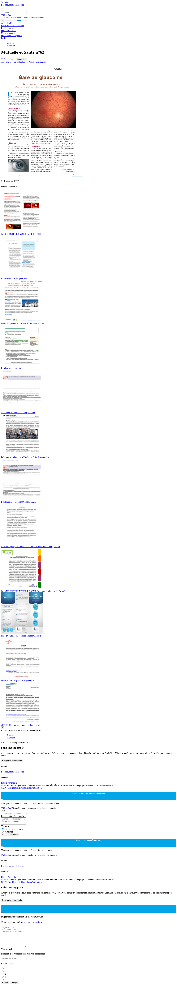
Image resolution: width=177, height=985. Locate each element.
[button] (7, 181)
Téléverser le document (11, 17)
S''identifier (6, 15)
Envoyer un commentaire (12, 761)
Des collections (17, 25)
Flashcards (19, 5)
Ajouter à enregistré (37, 62)
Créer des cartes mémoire (33, 17)
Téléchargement (8, 59)
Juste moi (9, 832)
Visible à (5, 826)
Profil (3, 38)
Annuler (5, 982)
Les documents (8, 5)
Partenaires (12, 783)
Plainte (4, 783)
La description (12, 816)
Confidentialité (14, 788)
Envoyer (14, 982)
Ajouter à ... (21, 59)
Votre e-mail (6, 949)
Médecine (11, 45)
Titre (3, 811)
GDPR (4, 788)
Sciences (10, 43)
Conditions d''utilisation (31, 788)
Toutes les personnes (14, 829)
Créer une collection (10, 834)
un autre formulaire (32, 922)
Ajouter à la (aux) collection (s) (15, 62)
